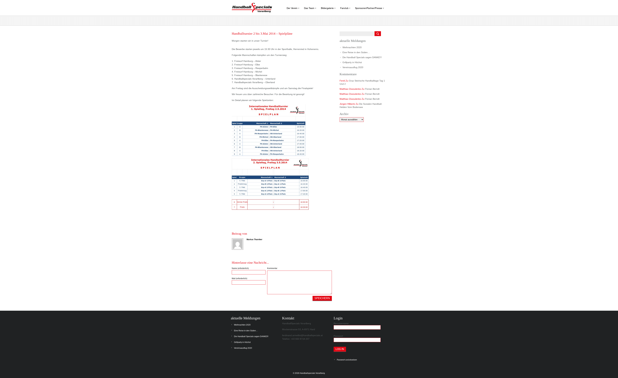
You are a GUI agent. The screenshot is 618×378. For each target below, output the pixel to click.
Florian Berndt (372, 89)
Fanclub (344, 8)
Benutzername (341, 323)
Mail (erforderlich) (239, 278)
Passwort (338, 336)
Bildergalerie (327, 8)
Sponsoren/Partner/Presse (368, 8)
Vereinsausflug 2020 (352, 67)
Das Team (309, 8)
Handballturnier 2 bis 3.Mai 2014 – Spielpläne (262, 33)
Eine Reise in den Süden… (356, 52)
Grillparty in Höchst (352, 62)
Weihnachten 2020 (352, 47)
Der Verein (292, 8)
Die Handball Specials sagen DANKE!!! (362, 57)
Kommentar (272, 268)
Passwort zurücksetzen (347, 360)
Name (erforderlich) (240, 268)
